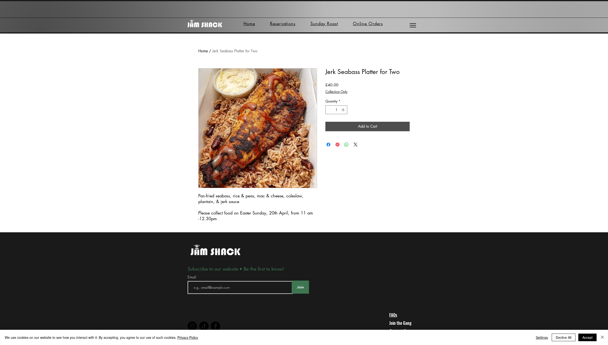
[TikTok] (204, 326)
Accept (587, 337)
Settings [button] (542, 337)
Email (192, 277)
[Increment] (344, 110)
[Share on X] (355, 144)
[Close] (602, 337)
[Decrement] (329, 110)
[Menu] (413, 25)
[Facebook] (215, 326)
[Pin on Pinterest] (337, 144)
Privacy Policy (187, 337)
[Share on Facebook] (328, 144)
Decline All (563, 337)
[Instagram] (192, 326)
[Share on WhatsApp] (346, 144)
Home (203, 51)
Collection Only (336, 91)
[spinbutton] (336, 110)
